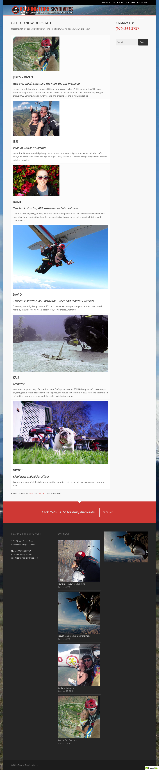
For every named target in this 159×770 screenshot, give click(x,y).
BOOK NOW (118, 2)
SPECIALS (106, 2)
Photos (77, 18)
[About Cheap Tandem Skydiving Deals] (79, 613)
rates (31, 493)
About (109, 18)
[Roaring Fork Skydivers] (79, 717)
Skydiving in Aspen (66, 688)
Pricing (63, 18)
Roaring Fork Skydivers (67, 740)
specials (41, 493)
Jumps (49, 18)
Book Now (138, 18)
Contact (123, 18)
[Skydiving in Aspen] (79, 665)
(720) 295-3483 (27, 554)
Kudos (98, 18)
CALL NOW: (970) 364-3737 (137, 2)
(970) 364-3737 (127, 28)
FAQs (88, 18)
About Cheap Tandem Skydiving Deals (74, 636)
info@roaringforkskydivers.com (24, 558)
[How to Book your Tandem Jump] (79, 561)
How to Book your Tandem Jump (71, 584)
